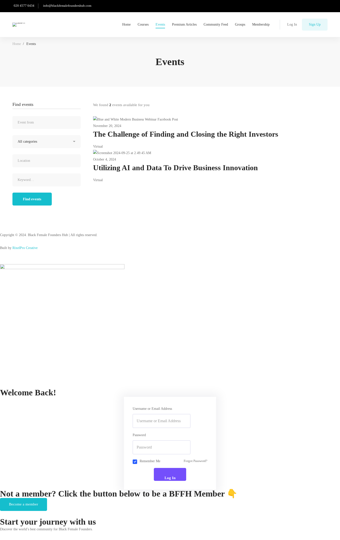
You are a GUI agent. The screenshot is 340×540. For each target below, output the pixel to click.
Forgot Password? (195, 461)
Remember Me (150, 461)
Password (139, 435)
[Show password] (180, 447)
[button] (23, 504)
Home (16, 44)
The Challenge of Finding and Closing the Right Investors (185, 134)
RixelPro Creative (25, 248)
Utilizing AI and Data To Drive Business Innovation (175, 168)
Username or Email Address (152, 409)
